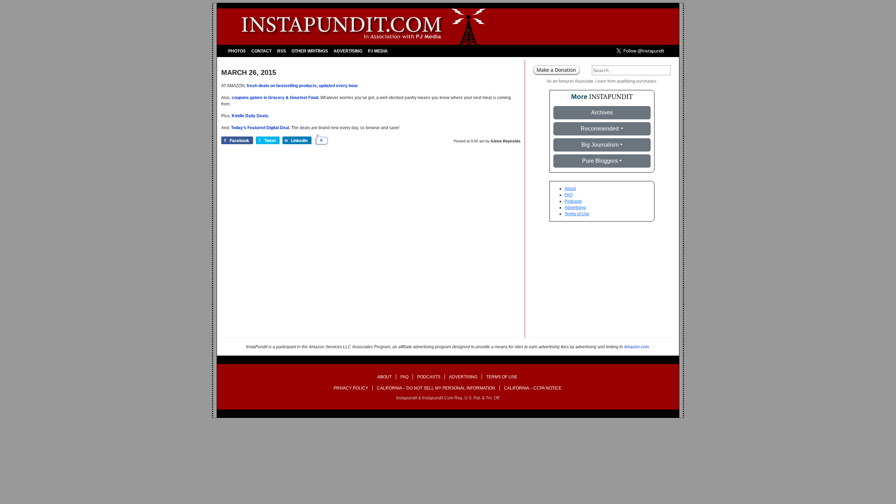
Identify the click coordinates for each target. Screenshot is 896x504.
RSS (281, 51)
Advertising (348, 51)
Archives (602, 112)
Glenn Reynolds (505, 141)
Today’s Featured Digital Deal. (260, 127)
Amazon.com (636, 346)
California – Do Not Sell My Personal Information (436, 388)
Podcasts (573, 201)
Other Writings (310, 51)
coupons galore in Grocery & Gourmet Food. (275, 97)
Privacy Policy (351, 388)
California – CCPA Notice (532, 388)
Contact (261, 51)
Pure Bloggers (600, 161)
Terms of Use (577, 213)
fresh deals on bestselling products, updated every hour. (302, 85)
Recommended (600, 129)
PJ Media (378, 51)
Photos (237, 51)
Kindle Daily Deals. (250, 115)
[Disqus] (370, 248)
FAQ (569, 194)
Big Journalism (599, 145)
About (570, 188)
